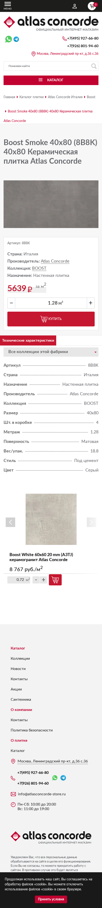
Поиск (93, 66)
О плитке (19, 740)
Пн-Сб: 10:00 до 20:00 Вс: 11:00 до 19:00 (37, 806)
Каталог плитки (31, 97)
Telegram (63, 778)
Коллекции (20, 658)
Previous (10, 522)
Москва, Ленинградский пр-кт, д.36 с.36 (67, 54)
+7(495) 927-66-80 (82, 38)
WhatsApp (55, 778)
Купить (55, 319)
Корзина (95, 4)
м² (60, 303)
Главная (9, 97)
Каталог (18, 648)
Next (91, 522)
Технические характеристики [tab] (28, 340)
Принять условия (51, 899)
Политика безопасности (32, 730)
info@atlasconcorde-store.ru (42, 794)
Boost (91, 97)
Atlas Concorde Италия (65, 97)
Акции (16, 689)
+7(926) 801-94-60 (82, 46)
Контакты (19, 679)
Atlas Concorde (55, 261)
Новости (18, 669)
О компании (21, 710)
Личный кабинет (74, 6)
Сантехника (21, 699)
